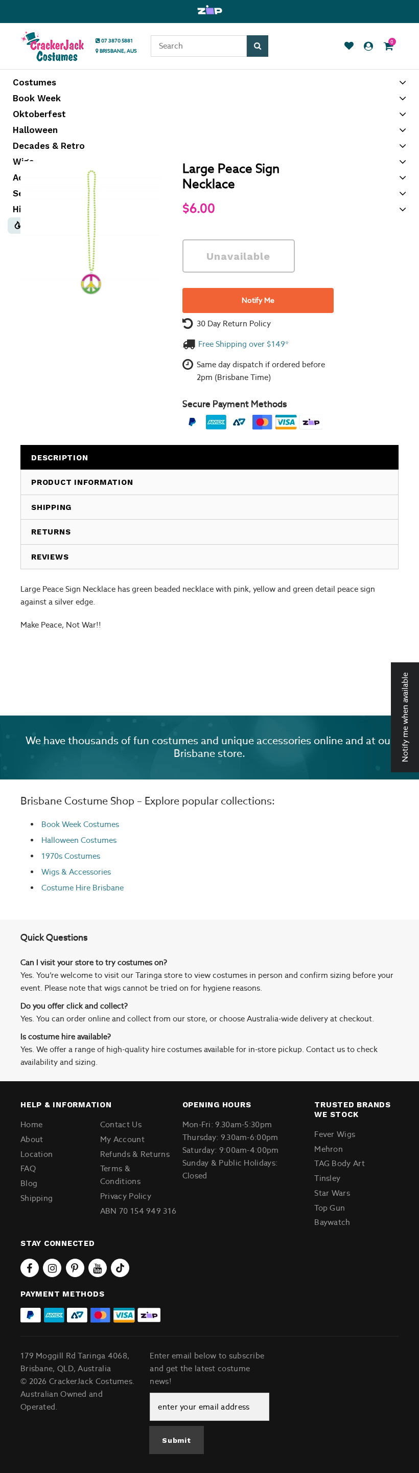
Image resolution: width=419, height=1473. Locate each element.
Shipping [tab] (51, 507)
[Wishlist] (349, 46)
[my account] (368, 46)
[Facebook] (29, 1268)
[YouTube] (97, 1268)
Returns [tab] (51, 532)
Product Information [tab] (82, 482)
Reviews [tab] (49, 557)
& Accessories (85, 872)
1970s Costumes (70, 856)
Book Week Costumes (80, 824)
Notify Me (258, 300)
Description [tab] (59, 457)
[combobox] (199, 46)
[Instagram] (52, 1268)
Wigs (50, 872)
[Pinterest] (75, 1268)
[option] (209, 10)
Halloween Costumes (79, 840)
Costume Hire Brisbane (82, 887)
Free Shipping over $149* (243, 344)
